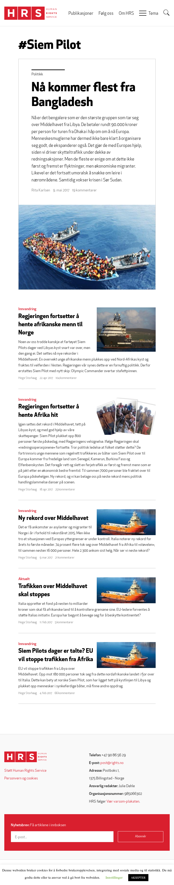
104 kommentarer (66, 378)
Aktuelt (24, 579)
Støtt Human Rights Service (25, 771)
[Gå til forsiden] (25, 757)
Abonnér (140, 836)
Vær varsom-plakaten (122, 801)
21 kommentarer (65, 557)
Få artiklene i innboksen (38, 825)
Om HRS (126, 14)
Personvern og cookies (21, 778)
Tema (153, 14)
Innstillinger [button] (114, 877)
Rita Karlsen (40, 190)
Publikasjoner (80, 14)
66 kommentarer (65, 693)
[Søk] (166, 13)
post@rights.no (111, 763)
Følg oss (106, 14)
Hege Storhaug (27, 378)
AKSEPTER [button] (138, 877)
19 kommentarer (84, 190)
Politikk (37, 74)
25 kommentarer (65, 489)
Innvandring (27, 309)
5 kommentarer (64, 622)
